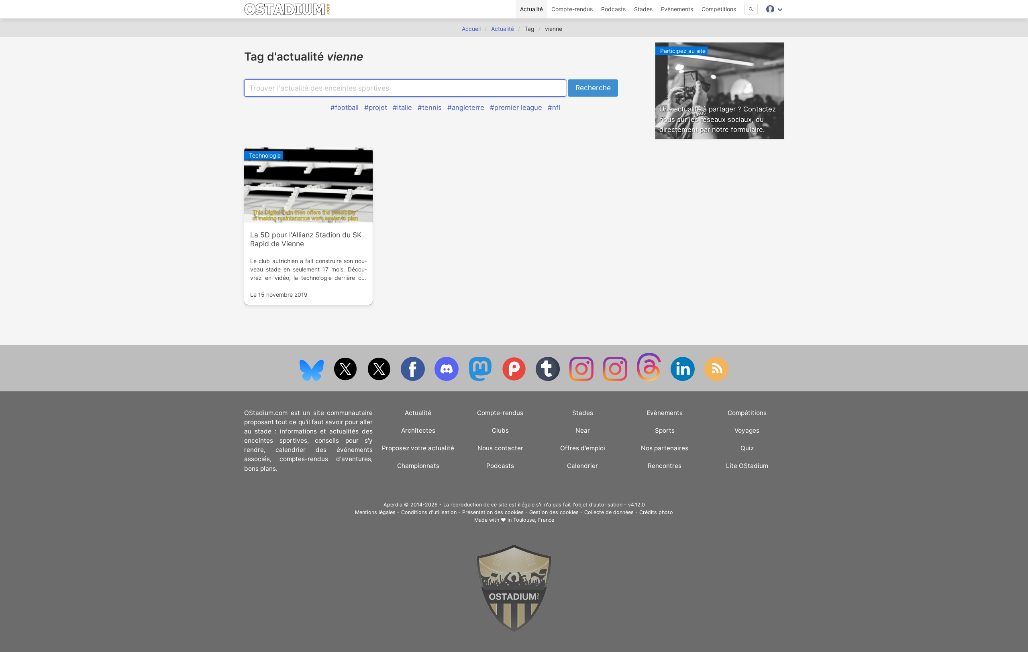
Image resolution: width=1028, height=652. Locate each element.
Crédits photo (656, 512)
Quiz (747, 448)
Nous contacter (500, 448)
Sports (665, 430)
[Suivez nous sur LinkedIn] (683, 379)
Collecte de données (609, 512)
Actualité (531, 9)
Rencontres (664, 466)
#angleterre (465, 107)
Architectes (418, 430)
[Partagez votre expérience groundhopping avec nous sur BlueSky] (312, 379)
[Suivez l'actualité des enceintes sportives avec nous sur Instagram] (616, 379)
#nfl (554, 107)
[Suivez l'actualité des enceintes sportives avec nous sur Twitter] (380, 379)
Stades (643, 9)
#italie (402, 107)
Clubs (500, 430)
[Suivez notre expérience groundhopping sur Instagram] (582, 379)
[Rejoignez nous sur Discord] (447, 379)
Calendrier (582, 466)
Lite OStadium (747, 466)
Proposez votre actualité (418, 448)
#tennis (430, 107)
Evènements (677, 9)
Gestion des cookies (554, 512)
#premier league (516, 107)
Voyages (746, 430)
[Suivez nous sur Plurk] (515, 379)
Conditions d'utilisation (429, 512)
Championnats (418, 466)
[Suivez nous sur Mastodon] (481, 379)
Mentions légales (375, 512)
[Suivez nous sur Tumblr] (548, 379)
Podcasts (613, 9)
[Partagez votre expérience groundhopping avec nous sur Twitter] (346, 379)
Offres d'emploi (582, 448)
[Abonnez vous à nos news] (716, 379)
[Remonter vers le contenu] (514, 630)
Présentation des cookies (493, 512)
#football (344, 107)
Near (582, 430)
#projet (375, 107)
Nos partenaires (664, 448)
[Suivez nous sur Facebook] (413, 379)
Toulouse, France (533, 520)
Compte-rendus (572, 9)
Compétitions (719, 9)
